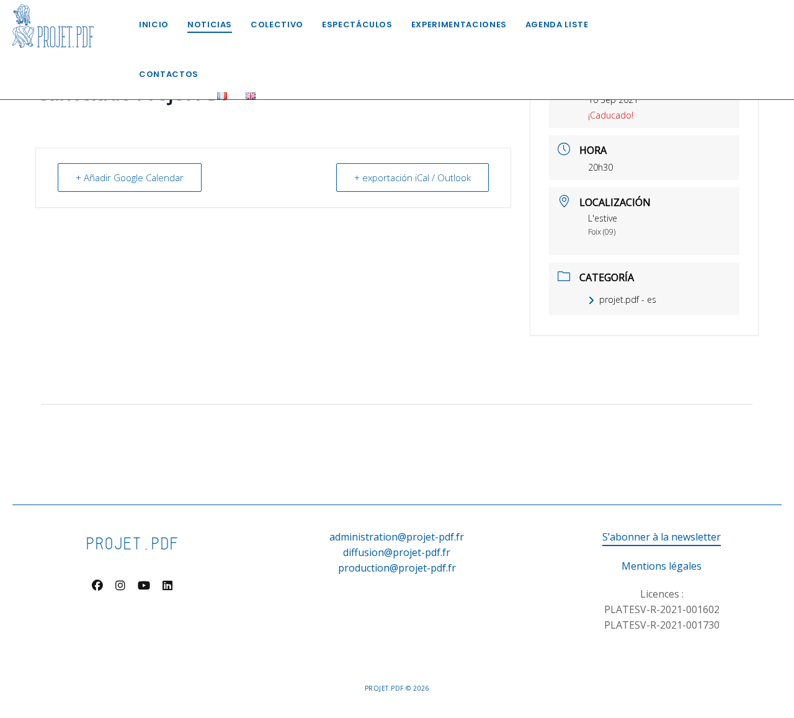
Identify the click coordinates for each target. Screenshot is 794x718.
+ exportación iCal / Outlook (412, 177)
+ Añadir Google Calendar (130, 177)
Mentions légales (662, 566)
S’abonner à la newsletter (661, 537)
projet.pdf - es (627, 299)
